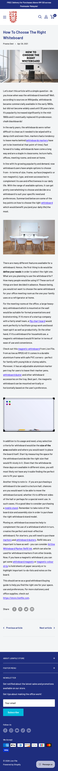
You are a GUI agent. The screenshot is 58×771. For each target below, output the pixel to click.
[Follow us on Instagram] (11, 730)
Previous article (14, 627)
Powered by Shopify (12, 764)
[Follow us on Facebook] (5, 730)
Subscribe (13, 712)
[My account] (46, 17)
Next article (46, 627)
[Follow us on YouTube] (17, 730)
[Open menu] (4, 17)
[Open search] (40, 17)
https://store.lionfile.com (16, 597)
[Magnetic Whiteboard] (29, 414)
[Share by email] (32, 609)
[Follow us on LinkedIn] (29, 730)
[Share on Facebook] (14, 609)
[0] (52, 17)
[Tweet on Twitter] (26, 609)
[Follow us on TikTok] (23, 730)
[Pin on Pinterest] (20, 609)
